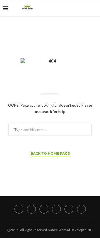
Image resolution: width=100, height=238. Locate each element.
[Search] (94, 8)
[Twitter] (62, 8)
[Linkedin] (74, 8)
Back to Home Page (50, 153)
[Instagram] (68, 8)
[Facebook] (56, 8)
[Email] (86, 8)
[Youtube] (80, 8)
